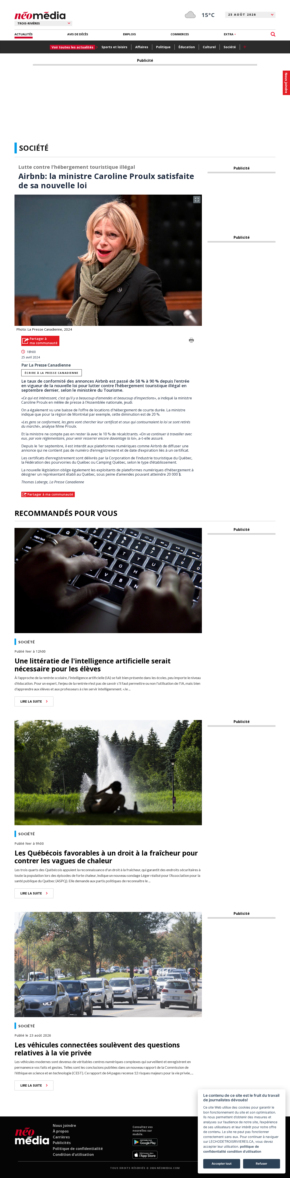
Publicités (62, 1142)
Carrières (61, 1137)
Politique (163, 47)
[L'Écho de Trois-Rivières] (32, 1142)
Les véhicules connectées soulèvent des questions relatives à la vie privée (97, 1048)
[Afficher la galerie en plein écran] (197, 200)
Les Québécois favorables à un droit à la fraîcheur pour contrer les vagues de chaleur (106, 857)
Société (230, 47)
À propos (61, 1131)
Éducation (187, 47)
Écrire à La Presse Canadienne (51, 372)
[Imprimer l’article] (191, 341)
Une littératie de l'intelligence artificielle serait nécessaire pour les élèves (92, 664)
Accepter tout (222, 1163)
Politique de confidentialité (78, 1148)
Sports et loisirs (114, 47)
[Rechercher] (273, 34)
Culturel (209, 47)
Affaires (141, 47)
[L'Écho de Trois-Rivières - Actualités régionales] (39, 15)
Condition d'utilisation (73, 1154)
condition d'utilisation (244, 1151)
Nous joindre (64, 1125)
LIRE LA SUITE (31, 701)
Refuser (261, 1163)
